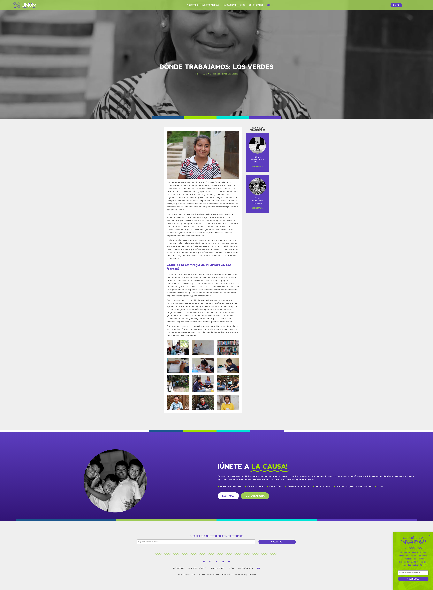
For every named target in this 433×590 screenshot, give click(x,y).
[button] (430, 535)
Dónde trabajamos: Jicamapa (257, 200)
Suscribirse (277, 542)
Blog (242, 5)
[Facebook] (204, 561)
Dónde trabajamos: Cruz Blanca (257, 159)
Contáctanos (256, 5)
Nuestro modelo (210, 5)
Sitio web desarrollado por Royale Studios (239, 574)
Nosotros (192, 5)
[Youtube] (229, 561)
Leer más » (257, 166)
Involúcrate (229, 5)
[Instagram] (210, 561)
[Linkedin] (223, 561)
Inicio (197, 73)
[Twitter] (216, 561)
